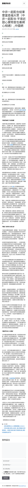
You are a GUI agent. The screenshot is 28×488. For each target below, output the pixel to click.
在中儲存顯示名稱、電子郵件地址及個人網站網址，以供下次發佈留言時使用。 (14, 472)
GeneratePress (22, 485)
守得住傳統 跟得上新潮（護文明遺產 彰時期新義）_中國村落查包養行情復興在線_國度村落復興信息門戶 (13, 430)
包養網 (11, 144)
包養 (13, 186)
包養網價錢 (12, 378)
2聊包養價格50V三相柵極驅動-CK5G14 (14, 426)
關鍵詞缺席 (6, 3)
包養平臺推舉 (22, 110)
